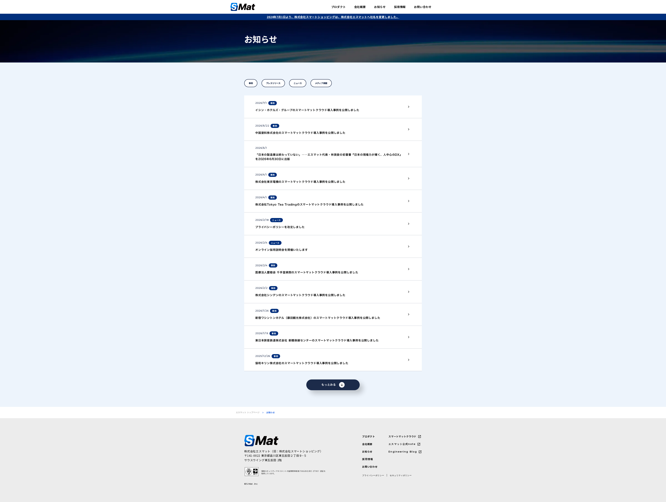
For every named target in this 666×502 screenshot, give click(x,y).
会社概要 (360, 7)
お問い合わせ (423, 7)
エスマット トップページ (247, 412)
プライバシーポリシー (373, 475)
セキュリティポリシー (401, 475)
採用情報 (400, 7)
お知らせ (380, 7)
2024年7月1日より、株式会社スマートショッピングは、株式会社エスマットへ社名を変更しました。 (333, 17)
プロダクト (338, 7)
